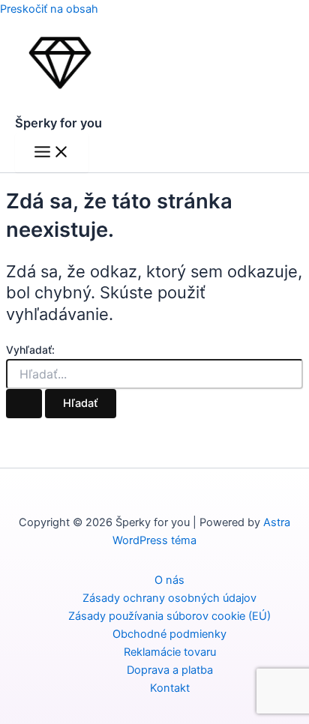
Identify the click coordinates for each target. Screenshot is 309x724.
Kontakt (170, 688)
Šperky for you (58, 122)
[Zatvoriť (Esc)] (259, 16)
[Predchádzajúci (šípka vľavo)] (26, 362)
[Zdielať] (226, 16)
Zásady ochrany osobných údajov (169, 598)
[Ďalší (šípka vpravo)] (282, 362)
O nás (169, 580)
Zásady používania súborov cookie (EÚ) (169, 616)
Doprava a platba (170, 670)
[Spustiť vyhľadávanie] (24, 403)
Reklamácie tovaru (170, 652)
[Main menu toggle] (51, 152)
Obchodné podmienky (169, 634)
